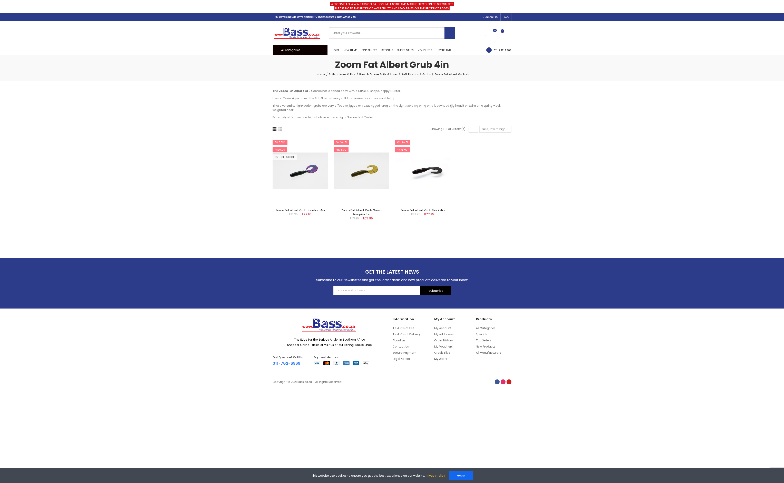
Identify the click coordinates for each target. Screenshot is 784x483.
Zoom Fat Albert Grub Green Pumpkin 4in (361, 212)
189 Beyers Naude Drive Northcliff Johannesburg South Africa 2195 (315, 17)
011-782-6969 (502, 50)
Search (449, 33)
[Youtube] (476, 17)
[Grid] (274, 129)
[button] (490, 17)
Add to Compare (317, 144)
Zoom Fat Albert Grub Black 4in (423, 210)
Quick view (317, 160)
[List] (280, 129)
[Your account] (509, 33)
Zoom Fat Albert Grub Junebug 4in (300, 210)
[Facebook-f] (463, 17)
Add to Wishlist (317, 152)
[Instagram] (469, 17)
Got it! (461, 475)
